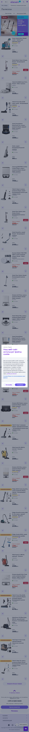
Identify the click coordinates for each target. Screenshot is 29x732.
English (10, 347)
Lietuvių (5, 347)
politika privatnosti (12, 373)
